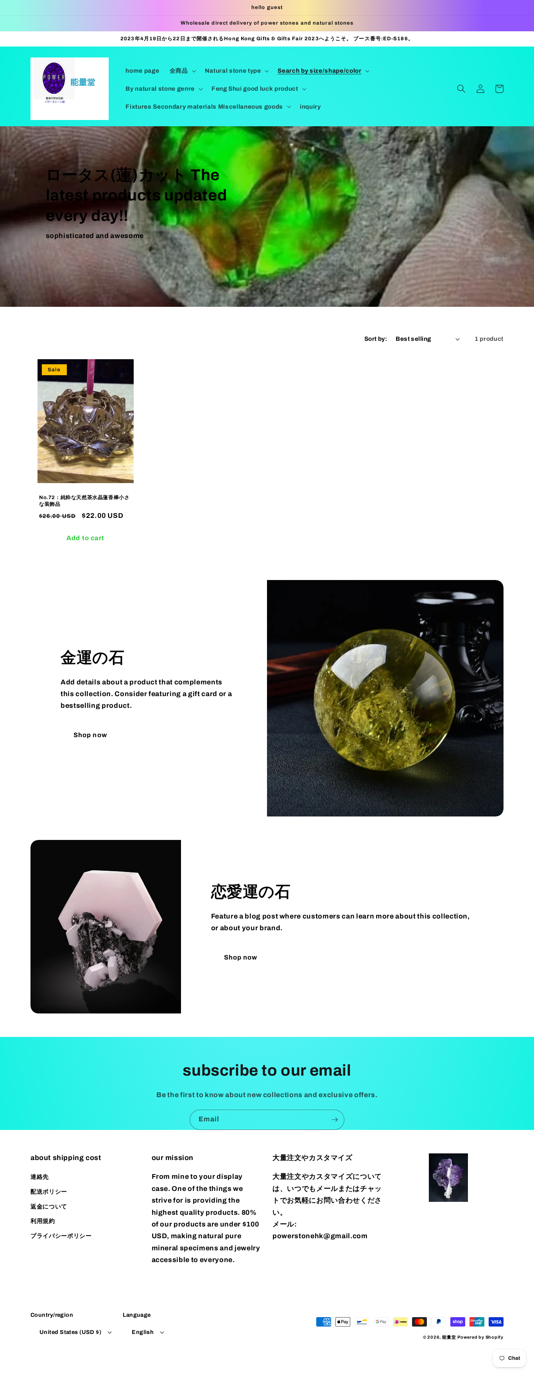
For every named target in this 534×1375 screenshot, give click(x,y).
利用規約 (42, 1220)
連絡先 (39, 1176)
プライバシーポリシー (61, 1235)
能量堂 (449, 1337)
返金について (48, 1206)
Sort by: (375, 338)
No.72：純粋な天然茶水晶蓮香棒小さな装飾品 (84, 501)
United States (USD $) (70, 1332)
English (143, 1332)
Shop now (90, 735)
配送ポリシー (48, 1191)
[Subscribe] (334, 1120)
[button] (182, 71)
